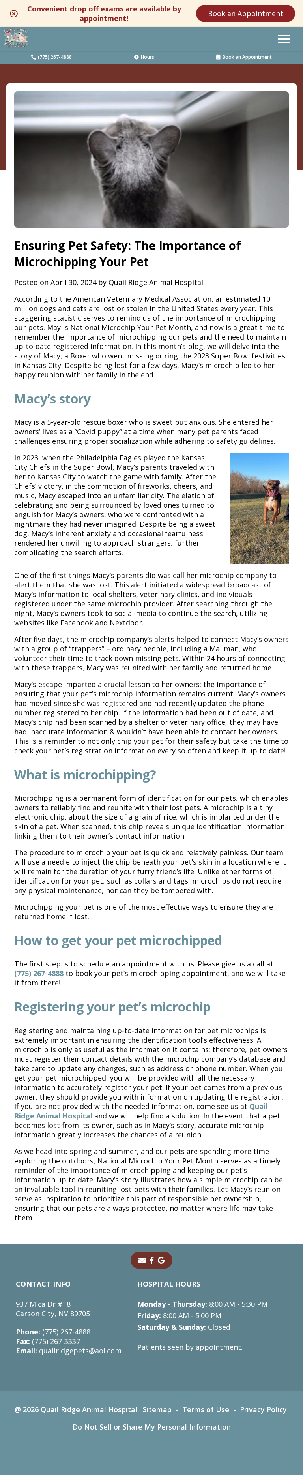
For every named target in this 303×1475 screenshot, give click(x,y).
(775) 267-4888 (55, 57)
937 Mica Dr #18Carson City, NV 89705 (53, 1308)
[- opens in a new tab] (152, 1260)
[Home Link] (16, 39)
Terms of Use (205, 1409)
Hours (147, 57)
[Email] (142, 1260)
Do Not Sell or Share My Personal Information (152, 1427)
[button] (284, 39)
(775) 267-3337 (48, 1341)
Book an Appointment (245, 13)
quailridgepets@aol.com (69, 1350)
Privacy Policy (263, 1409)
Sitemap (157, 1409)
